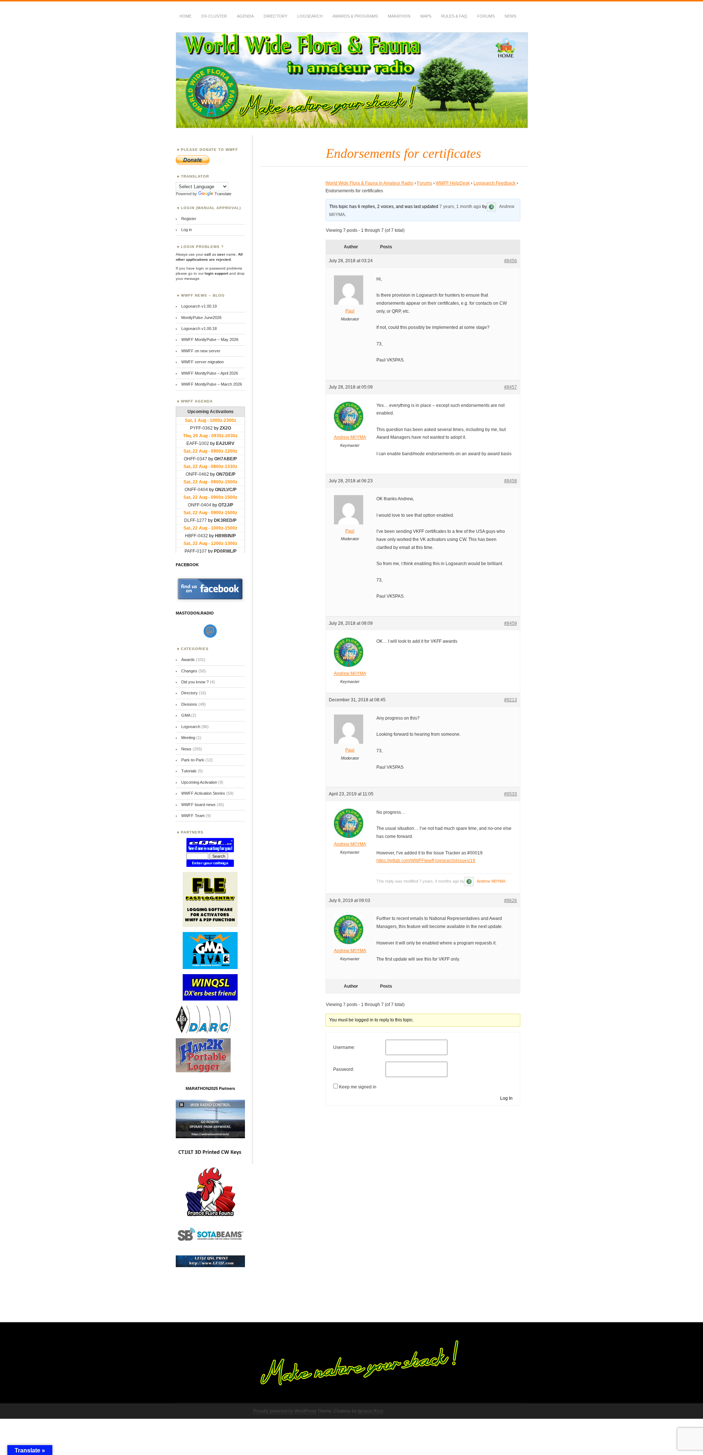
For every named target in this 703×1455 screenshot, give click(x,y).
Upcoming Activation (199, 782)
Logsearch (190, 726)
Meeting (188, 737)
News (510, 16)
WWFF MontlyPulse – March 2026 (211, 384)
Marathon (399, 16)
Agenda (245, 16)
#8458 (510, 480)
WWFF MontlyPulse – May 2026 (209, 339)
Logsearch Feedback (494, 183)
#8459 (510, 623)
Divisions (189, 704)
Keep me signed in (357, 1087)
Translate (223, 194)
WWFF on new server (200, 351)
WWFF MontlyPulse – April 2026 (209, 373)
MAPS (425, 16)
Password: (343, 1069)
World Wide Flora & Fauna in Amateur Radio (369, 183)
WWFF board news (198, 804)
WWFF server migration (202, 362)
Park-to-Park (192, 760)
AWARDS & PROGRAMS (355, 16)
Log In (506, 1098)
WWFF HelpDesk (453, 183)
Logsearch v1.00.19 (199, 306)
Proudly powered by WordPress (284, 1411)
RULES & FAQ (454, 16)
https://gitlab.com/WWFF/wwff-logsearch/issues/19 (425, 860)
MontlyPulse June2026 (201, 317)
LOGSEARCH (310, 16)
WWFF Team (193, 815)
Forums (486, 16)
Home (185, 16)
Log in (186, 229)
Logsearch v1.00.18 (199, 328)
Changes (189, 671)
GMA (185, 715)
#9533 (510, 794)
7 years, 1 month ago (460, 206)
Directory (275, 16)
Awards (188, 659)
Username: (344, 1047)
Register (188, 218)
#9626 (510, 900)
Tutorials (189, 771)
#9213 (510, 699)
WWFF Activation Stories (203, 793)
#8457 (510, 387)
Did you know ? (195, 682)
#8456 (510, 260)
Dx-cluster (214, 16)
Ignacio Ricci (370, 1411)
